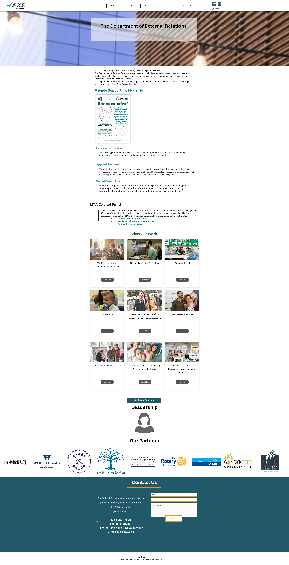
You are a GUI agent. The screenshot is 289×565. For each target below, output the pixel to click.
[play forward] (285, 461)
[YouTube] (144, 557)
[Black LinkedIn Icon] (139, 557)
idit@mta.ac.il (125, 532)
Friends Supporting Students (119, 90)
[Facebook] (141, 557)
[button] (99, 6)
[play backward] (4, 461)
